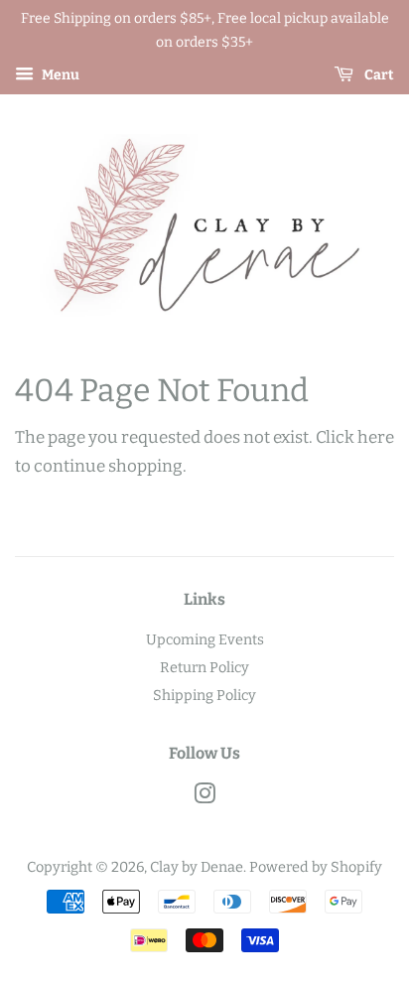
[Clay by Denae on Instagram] (204, 797)
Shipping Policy (204, 695)
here (375, 437)
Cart (377, 75)
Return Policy (204, 667)
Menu (59, 75)
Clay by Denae (196, 867)
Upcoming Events (205, 639)
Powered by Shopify (315, 867)
